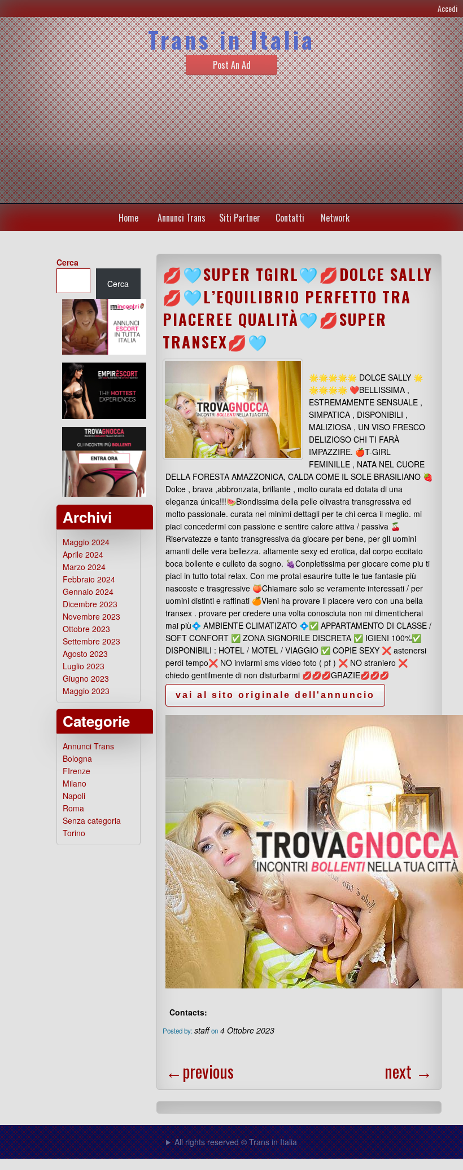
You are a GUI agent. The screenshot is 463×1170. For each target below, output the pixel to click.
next (409, 1071)
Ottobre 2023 (86, 628)
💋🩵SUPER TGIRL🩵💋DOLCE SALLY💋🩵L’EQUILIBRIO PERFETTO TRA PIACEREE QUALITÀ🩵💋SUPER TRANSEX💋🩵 (298, 308)
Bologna (77, 758)
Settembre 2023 (91, 641)
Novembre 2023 (91, 616)
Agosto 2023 (85, 653)
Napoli (74, 795)
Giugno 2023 (86, 678)
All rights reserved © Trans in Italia (235, 1141)
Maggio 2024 (86, 542)
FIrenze (76, 770)
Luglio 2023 (83, 666)
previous (199, 1071)
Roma (73, 808)
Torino (74, 832)
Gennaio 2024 (88, 591)
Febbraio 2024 (89, 579)
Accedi (447, 8)
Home (128, 217)
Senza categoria (92, 820)
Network (335, 217)
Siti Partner (239, 217)
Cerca (67, 262)
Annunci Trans (182, 217)
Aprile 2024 (83, 554)
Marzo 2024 (84, 566)
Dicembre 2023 (90, 604)
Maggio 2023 (86, 690)
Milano (74, 783)
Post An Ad (232, 65)
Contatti (290, 217)
